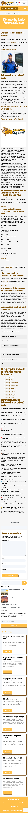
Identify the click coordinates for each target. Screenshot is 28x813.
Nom (3, 558)
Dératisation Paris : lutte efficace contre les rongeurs (13, 679)
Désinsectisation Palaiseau (9, 377)
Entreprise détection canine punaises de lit (9, 604)
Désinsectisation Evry (8, 380)
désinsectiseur (17, 154)
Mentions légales (13, 800)
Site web (4, 569)
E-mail (4, 564)
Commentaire (5, 540)
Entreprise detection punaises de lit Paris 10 (13, 637)
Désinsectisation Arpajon (9, 397)
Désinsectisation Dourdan (9, 395)
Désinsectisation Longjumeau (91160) (12, 736)
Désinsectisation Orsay (8, 386)
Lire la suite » (7, 651)
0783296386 (3, 206)
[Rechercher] (24, 583)
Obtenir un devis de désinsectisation (8, 49)
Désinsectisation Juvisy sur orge (10, 389)
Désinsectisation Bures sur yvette (11, 385)
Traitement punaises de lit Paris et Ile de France (13, 658)
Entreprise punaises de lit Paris (13, 803)
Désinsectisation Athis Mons (9, 391)
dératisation (13, 42)
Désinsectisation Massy (8, 379)
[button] (25, 8)
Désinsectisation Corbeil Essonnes (11, 382)
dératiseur (24, 280)
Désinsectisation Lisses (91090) (12, 758)
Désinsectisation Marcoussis (10, 394)
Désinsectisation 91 (11, 12)
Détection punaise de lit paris (14, 597)
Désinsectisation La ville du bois (10, 392)
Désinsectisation (8, 267)
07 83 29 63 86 (4, 285)
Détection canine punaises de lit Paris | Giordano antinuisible (16, 590)
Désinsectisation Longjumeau (10, 383)
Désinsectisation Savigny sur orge (13, 717)
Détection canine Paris (10, 699)
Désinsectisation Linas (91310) (12, 779)
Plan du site (14, 806)
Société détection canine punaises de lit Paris (10, 607)
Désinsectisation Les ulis (9, 388)
